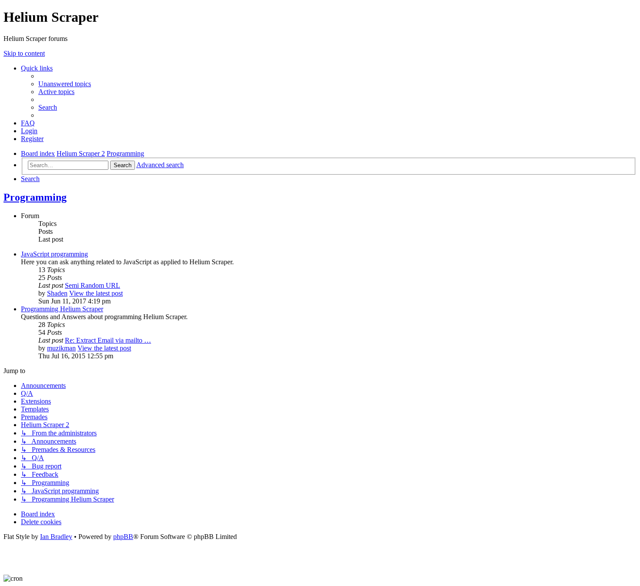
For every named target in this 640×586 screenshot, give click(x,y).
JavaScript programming (54, 254)
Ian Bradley (56, 536)
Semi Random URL (92, 285)
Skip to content (24, 53)
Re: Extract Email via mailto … (108, 340)
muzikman (61, 348)
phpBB (123, 536)
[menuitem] (64, 84)
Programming (35, 197)
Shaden (57, 293)
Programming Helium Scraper (62, 309)
